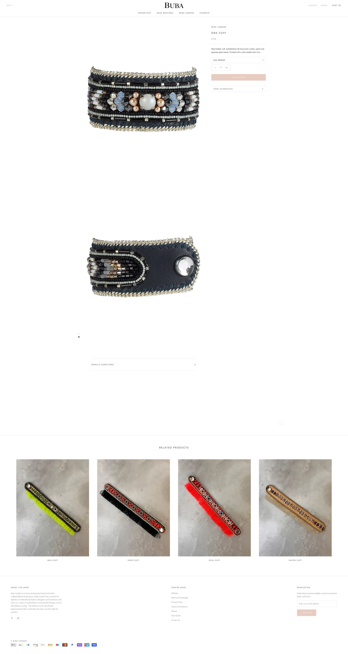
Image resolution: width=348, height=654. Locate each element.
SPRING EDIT (144, 13)
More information (223, 89)
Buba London (218, 27)
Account (313, 5)
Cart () (336, 5)
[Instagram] (18, 618)
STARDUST (205, 13)
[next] (339, 509)
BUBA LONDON (186, 13)
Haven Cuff (295, 560)
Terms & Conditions (102, 364)
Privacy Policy (177, 602)
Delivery (174, 593)
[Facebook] (12, 618)
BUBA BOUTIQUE (165, 13)
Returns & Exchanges (179, 597)
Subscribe (306, 613)
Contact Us (175, 620)
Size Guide (175, 615)
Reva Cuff (214, 560)
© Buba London (19, 641)
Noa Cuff (52, 560)
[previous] (8, 509)
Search (324, 5)
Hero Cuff (133, 560)
